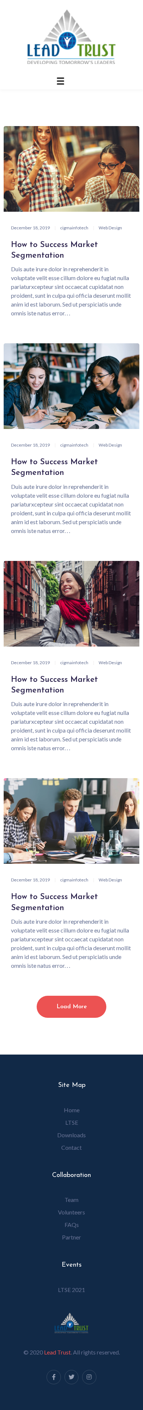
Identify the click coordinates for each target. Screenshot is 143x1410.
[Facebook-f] (53, 1377)
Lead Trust (57, 1352)
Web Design (110, 227)
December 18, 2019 (30, 227)
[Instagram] (89, 1377)
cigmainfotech (74, 227)
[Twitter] (71, 1377)
